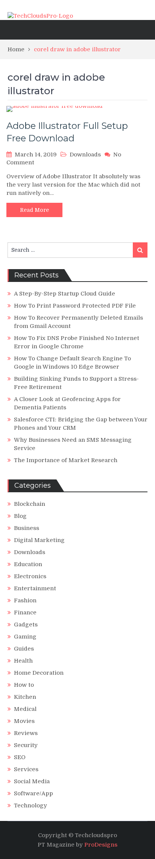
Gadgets (26, 624)
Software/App (33, 793)
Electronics (30, 576)
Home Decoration (39, 672)
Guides (24, 648)
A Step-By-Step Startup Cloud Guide (64, 293)
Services (26, 769)
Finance (25, 612)
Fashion (25, 600)
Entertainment (35, 588)
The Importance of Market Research (65, 460)
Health (23, 660)
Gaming (25, 636)
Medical (25, 709)
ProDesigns (100, 844)
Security (26, 745)
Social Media (32, 781)
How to (24, 684)
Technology (30, 805)
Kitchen (25, 697)
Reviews (26, 733)
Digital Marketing (39, 540)
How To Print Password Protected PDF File (75, 305)
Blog (20, 516)
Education (28, 564)
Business (26, 528)
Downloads (85, 154)
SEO (20, 757)
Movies (24, 721)
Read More (34, 210)
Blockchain (29, 504)
